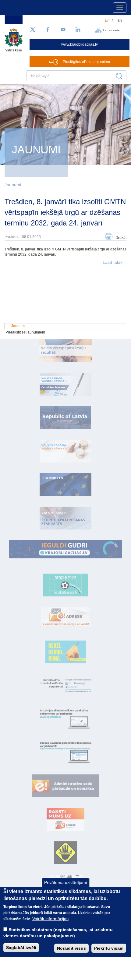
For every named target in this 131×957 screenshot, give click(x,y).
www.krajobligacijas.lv (79, 44)
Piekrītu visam (108, 948)
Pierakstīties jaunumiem (25, 332)
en (120, 20)
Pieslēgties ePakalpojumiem (86, 62)
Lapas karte (111, 30)
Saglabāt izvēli (21, 947)
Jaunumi (13, 184)
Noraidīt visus (71, 948)
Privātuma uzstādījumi (65, 882)
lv (107, 20)
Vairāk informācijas (50, 918)
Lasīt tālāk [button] (112, 262)
